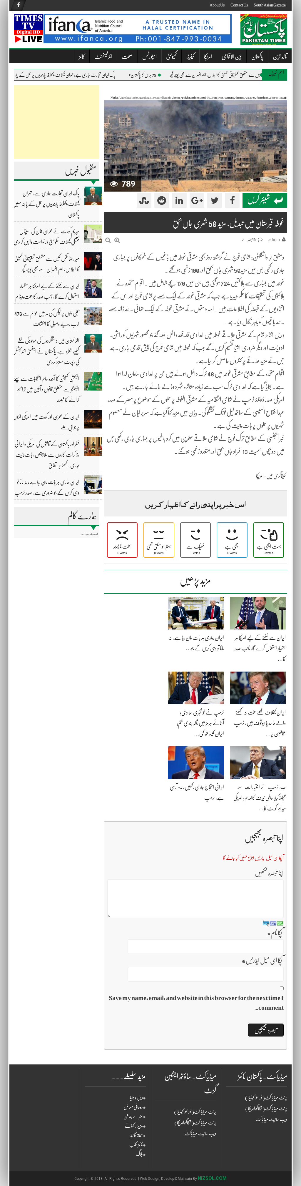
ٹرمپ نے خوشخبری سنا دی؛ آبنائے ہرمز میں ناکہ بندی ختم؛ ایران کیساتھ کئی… (200, 723)
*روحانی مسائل (135, 1107)
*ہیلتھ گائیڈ (138, 1135)
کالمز (82, 56)
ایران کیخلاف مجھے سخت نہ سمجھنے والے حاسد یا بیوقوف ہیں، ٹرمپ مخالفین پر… (260, 723)
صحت (127, 56)
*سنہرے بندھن (134, 1116)
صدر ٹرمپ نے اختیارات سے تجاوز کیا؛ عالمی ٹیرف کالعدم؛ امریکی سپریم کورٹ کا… (259, 798)
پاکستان (257, 56)
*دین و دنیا (138, 1098)
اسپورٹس (149, 56)
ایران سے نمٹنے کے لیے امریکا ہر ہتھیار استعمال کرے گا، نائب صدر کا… (260, 648)
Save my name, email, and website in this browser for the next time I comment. (196, 1002)
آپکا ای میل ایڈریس (263, 960)
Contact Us (239, 5)
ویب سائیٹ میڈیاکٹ (200, 1134)
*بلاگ (141, 1154)
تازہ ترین (280, 56)
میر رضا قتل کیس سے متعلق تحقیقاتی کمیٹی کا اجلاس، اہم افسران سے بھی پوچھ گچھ (239, 75)
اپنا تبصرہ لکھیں (269, 873)
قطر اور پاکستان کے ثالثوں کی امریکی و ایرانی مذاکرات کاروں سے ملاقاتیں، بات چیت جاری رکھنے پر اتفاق (47, 455)
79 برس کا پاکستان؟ (157, 75)
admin (274, 239)
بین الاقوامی (232, 56)
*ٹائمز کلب (137, 1145)
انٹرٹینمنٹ (103, 56)
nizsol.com (212, 1178)
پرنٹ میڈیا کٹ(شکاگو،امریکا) (195, 1123)
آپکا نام (275, 933)
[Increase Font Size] (117, 240)
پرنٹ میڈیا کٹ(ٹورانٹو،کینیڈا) (195, 1112)
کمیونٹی (171, 56)
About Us (217, 5)
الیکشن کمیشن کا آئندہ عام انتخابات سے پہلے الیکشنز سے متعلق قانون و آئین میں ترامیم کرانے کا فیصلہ (45, 389)
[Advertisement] (56, 122)
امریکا (208, 56)
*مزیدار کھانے (135, 1126)
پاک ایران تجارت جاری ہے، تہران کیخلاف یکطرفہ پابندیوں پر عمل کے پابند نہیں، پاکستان (68, 75)
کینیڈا (190, 56)
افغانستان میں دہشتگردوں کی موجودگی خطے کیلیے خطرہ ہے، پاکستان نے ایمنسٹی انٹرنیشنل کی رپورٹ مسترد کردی (45, 351)
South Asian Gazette (270, 5)
